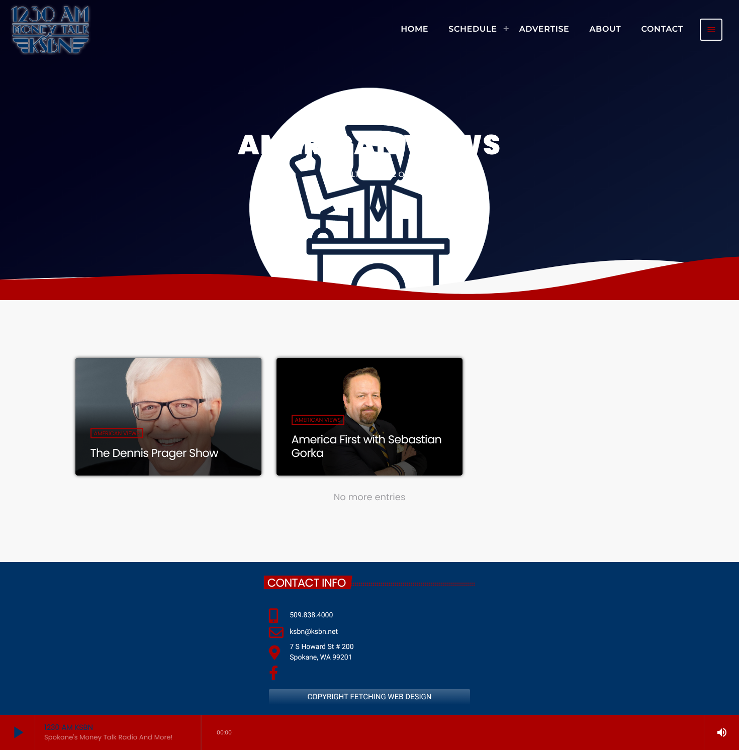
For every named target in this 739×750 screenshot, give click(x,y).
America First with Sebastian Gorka (367, 446)
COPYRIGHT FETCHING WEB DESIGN (369, 696)
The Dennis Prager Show (154, 453)
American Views (117, 433)
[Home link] (50, 29)
